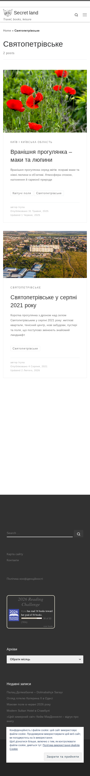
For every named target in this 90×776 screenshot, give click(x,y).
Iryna (21, 207)
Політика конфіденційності (25, 578)
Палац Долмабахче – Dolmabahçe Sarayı (35, 692)
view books (48, 626)
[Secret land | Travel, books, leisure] (7, 12)
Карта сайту (15, 554)
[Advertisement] (45, 448)
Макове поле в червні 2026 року (29, 704)
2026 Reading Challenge (30, 601)
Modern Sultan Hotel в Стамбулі (28, 710)
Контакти (13, 560)
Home (7, 30)
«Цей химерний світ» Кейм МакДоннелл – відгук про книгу (42, 719)
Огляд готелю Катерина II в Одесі (30, 698)
